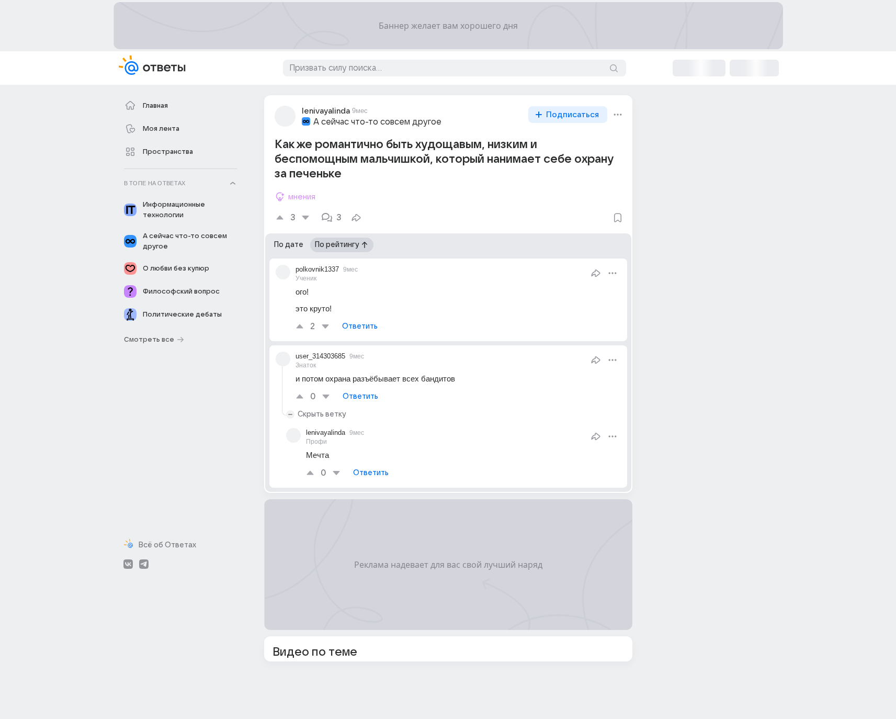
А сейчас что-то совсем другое (377, 122)
